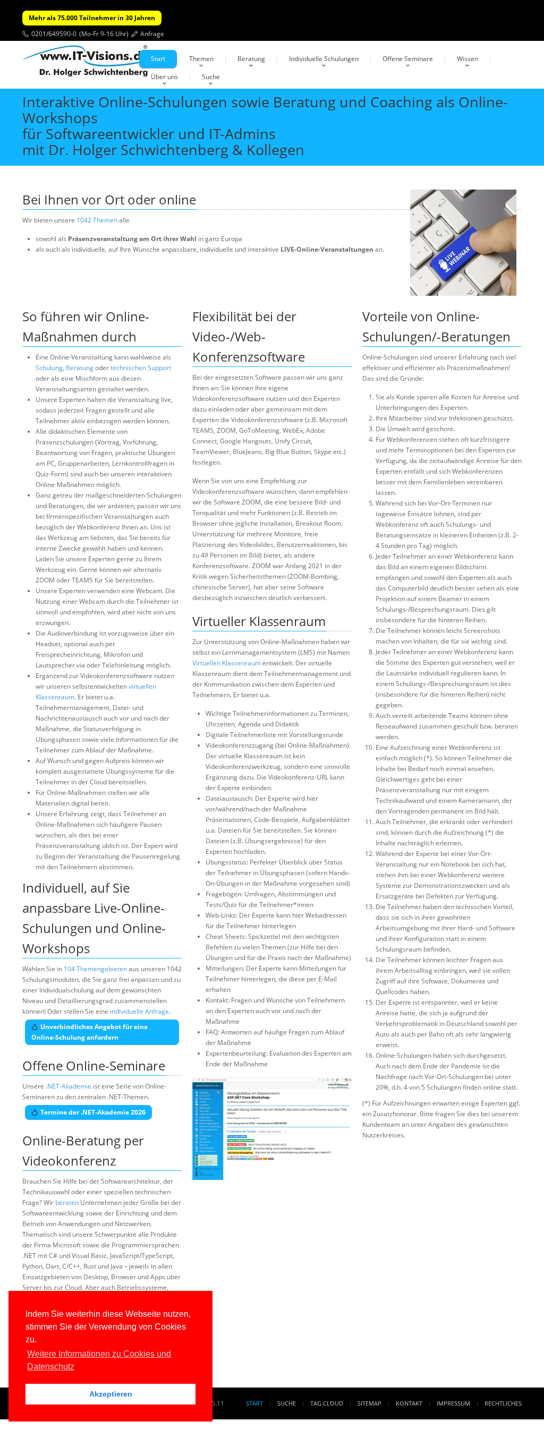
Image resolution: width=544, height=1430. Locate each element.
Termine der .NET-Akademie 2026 (93, 1112)
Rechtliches (503, 1403)
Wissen (467, 58)
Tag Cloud (326, 1403)
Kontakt (409, 1403)
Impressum (453, 1403)
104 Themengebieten (95, 968)
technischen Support (140, 367)
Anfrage (152, 33)
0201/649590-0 (53, 33)
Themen (201, 58)
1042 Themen (96, 220)
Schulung (49, 367)
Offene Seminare (407, 58)
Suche (211, 76)
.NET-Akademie (68, 1086)
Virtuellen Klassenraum (226, 662)
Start (158, 58)
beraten (67, 1202)
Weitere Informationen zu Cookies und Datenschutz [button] (99, 1360)
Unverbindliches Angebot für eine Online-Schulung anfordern (89, 1032)
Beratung (251, 58)
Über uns (164, 76)
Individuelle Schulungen (324, 58)
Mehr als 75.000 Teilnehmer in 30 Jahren (92, 17)
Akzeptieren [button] (110, 1394)
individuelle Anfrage (139, 1011)
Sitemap (369, 1403)
